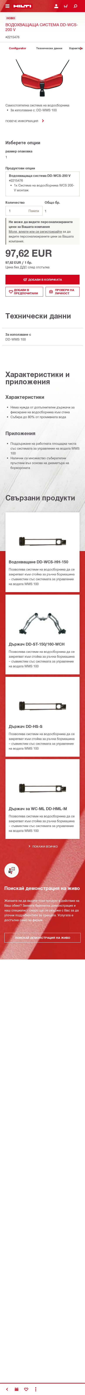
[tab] (17, 48)
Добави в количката (45, 279)
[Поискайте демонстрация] (16, 1389)
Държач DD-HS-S (25, 726)
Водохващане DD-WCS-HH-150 (38, 561)
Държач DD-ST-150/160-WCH (37, 644)
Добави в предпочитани (26, 291)
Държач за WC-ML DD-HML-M (38, 808)
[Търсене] (75, 6)
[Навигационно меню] (7, 6)
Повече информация (21, 121)
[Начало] (22, 6)
